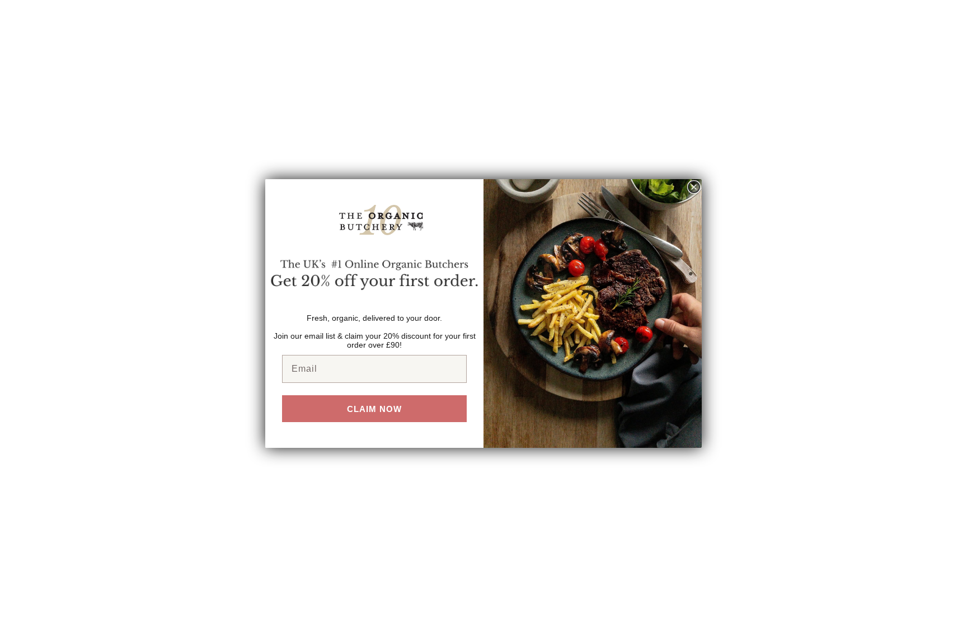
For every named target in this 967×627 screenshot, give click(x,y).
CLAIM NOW (374, 409)
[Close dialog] (694, 187)
